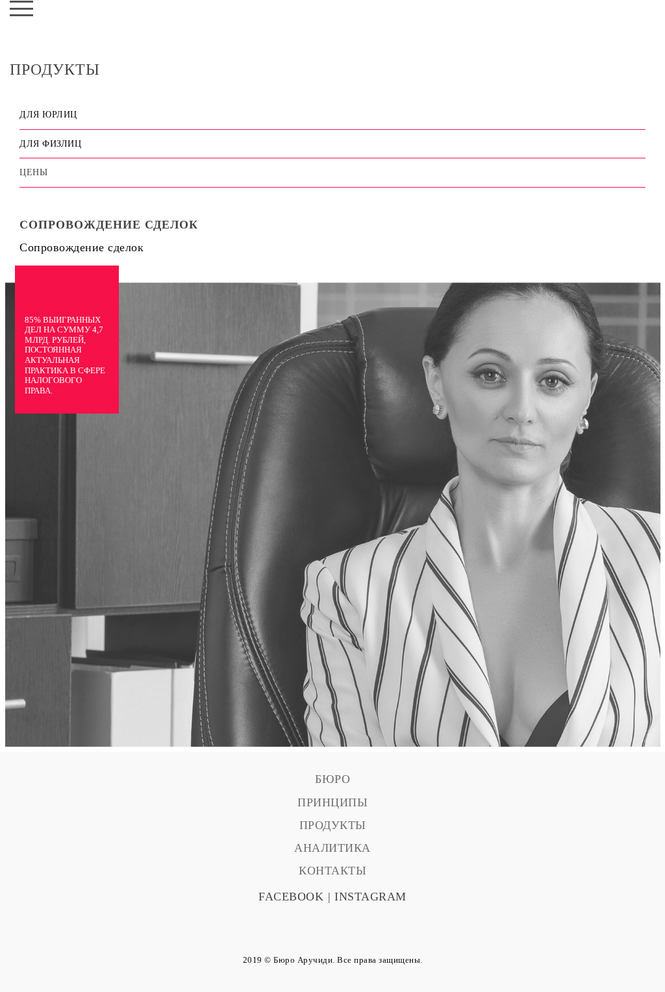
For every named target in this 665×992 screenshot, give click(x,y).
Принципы (332, 802)
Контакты (332, 870)
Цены (33, 172)
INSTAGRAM (370, 896)
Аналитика (332, 847)
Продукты (332, 825)
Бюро (332, 779)
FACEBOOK (290, 896)
